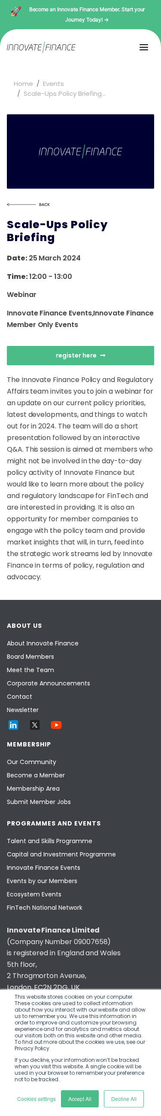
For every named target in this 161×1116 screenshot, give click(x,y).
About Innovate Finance (43, 643)
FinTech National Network (44, 907)
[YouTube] (56, 725)
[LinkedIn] (13, 725)
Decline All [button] (124, 1098)
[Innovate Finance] (41, 47)
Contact (19, 696)
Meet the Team (30, 670)
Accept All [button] (79, 1098)
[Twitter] (34, 725)
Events (53, 83)
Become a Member (36, 775)
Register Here (76, 355)
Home (23, 83)
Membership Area (33, 788)
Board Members (30, 656)
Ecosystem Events (34, 894)
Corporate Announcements (48, 683)
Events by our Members (42, 881)
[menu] (144, 47)
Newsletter (23, 710)
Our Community (31, 762)
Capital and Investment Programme (61, 854)
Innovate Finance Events (43, 867)
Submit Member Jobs (39, 802)
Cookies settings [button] (36, 1098)
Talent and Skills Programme (49, 841)
